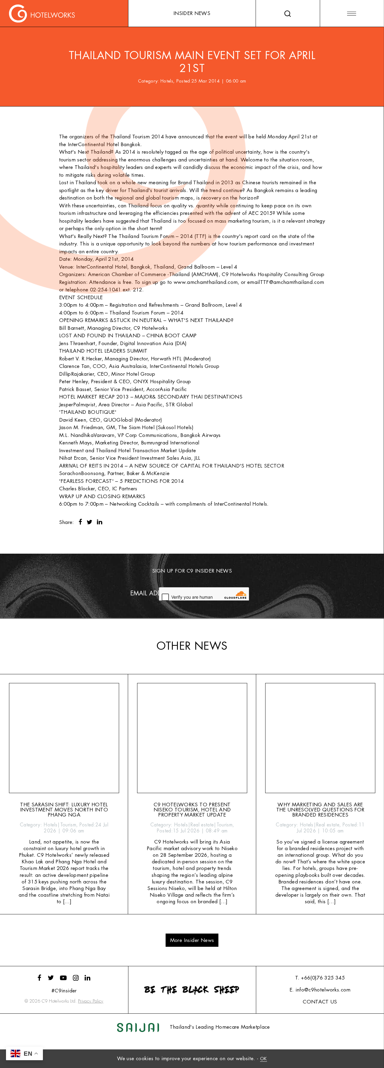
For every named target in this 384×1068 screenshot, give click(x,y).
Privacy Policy (91, 1001)
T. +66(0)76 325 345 (319, 977)
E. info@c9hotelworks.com (320, 989)
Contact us (320, 1001)
